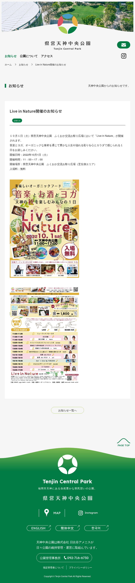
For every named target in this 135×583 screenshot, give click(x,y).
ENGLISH (38, 528)
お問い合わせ (123, 45)
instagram (88, 512)
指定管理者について (53, 567)
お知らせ (11, 56)
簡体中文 (67, 528)
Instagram (123, 55)
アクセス (47, 56)
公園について (29, 56)
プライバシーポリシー (80, 567)
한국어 (96, 528)
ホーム (8, 64)
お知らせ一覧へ (67, 410)
